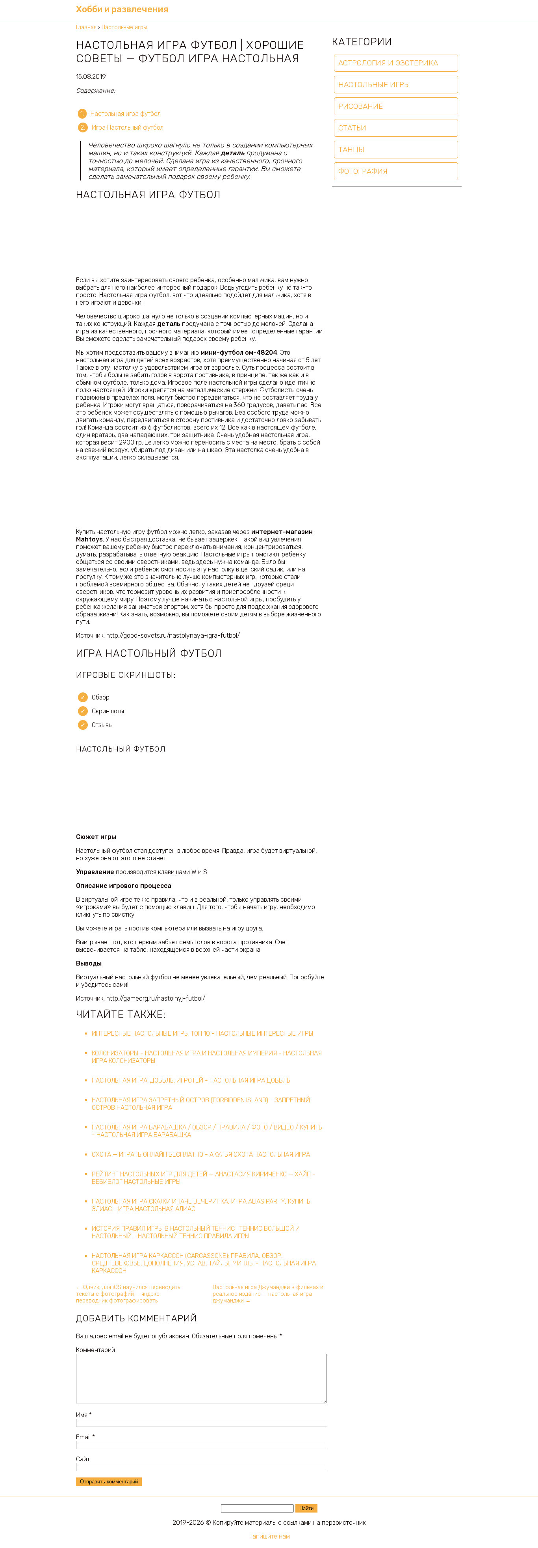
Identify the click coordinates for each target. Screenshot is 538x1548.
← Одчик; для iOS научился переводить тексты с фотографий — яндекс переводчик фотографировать (128, 1294)
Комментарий (95, 1350)
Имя (84, 1415)
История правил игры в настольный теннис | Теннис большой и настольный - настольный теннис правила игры (196, 1232)
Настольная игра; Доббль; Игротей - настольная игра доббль (191, 1080)
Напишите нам (269, 1536)
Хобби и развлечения (122, 9)
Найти (306, 1508)
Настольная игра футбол (126, 113)
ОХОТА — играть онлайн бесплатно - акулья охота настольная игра (201, 1154)
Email (85, 1437)
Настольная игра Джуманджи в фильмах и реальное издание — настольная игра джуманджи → (268, 1294)
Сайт (83, 1459)
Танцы (351, 149)
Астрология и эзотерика (388, 62)
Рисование (360, 106)
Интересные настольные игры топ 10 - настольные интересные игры (203, 1033)
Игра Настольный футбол (127, 127)
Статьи (352, 127)
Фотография (363, 171)
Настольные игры (374, 84)
